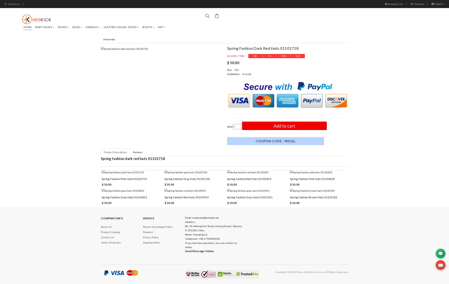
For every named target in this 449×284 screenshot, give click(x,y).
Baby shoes (43, 27)
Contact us (13, 4)
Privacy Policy (151, 237)
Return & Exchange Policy (157, 226)
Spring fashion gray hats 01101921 (250, 197)
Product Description (115, 152)
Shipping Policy (151, 242)
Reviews (138, 152)
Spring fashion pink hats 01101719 (124, 178)
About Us (106, 226)
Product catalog (110, 232)
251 (236, 69)
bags (76, 27)
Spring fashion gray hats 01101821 (124, 197)
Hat (161, 27)
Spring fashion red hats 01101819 (249, 178)
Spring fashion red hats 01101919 (187, 197)
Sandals (92, 27)
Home (28, 27)
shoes (62, 27)
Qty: (230, 126)
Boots (147, 27)
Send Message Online (199, 251)
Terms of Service (111, 242)
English (439, 4)
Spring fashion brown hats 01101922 (313, 197)
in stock (246, 74)
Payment (148, 232)
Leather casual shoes (120, 27)
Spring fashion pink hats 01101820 (312, 178)
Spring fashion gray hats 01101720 (187, 178)
